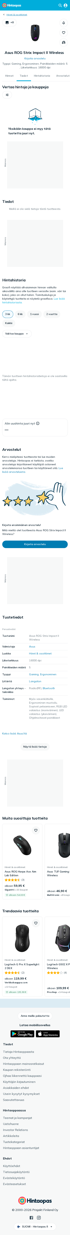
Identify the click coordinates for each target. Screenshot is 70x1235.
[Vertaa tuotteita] (64, 42)
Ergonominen (48, 674)
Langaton (35, 681)
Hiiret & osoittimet (17, 14)
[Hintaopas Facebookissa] (31, 1217)
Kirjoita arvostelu (35, 58)
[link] (22, 861)
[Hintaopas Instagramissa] (39, 1217)
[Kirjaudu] (65, 5)
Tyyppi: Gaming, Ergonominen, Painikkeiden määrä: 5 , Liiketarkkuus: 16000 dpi (35, 65)
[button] (9, 22)
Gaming (34, 674)
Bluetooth (49, 688)
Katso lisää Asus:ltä (14, 733)
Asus (32, 646)
